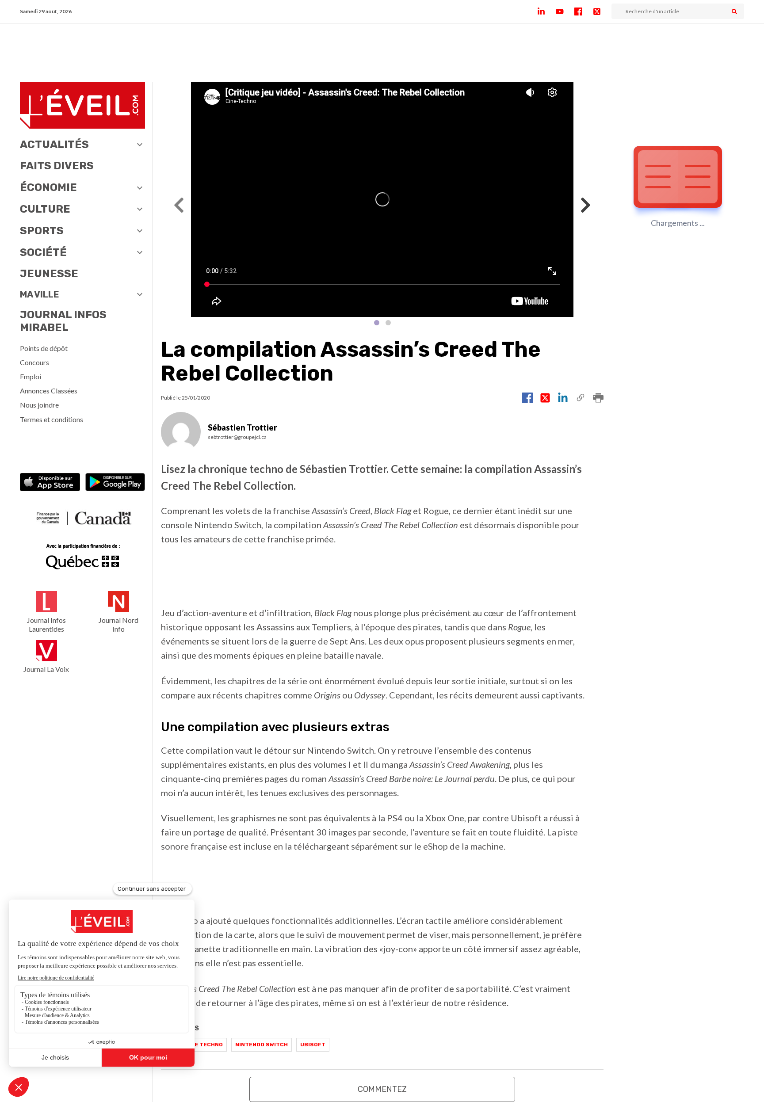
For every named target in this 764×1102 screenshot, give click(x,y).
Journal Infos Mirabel (63, 321)
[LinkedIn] (546, 11)
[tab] (376, 322)
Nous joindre (39, 404)
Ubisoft (312, 1044)
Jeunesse (49, 273)
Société (43, 252)
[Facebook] (583, 11)
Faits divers (57, 166)
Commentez (382, 1089)
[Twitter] (602, 11)
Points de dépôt (44, 348)
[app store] (50, 483)
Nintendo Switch (261, 1044)
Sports (42, 231)
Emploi (30, 376)
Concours (34, 362)
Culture (45, 209)
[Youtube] (565, 11)
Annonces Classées (48, 390)
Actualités (54, 144)
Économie (48, 187)
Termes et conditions (51, 419)
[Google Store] (115, 483)
